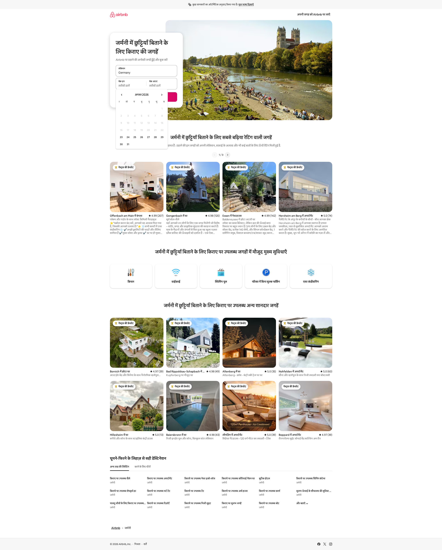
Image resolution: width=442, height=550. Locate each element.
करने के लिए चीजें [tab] (143, 466)
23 (121, 137)
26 (141, 137)
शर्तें (145, 544)
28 (155, 137)
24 (128, 137)
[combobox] (146, 73)
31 (128, 144)
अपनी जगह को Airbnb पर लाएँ (313, 14)
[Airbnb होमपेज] (119, 14)
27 (148, 137)
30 (121, 144)
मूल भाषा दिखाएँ (246, 4)
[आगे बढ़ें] (227, 155)
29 (162, 137)
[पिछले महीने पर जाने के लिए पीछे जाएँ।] (122, 95)
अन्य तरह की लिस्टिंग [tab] (119, 466)
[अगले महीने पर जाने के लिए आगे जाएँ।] (162, 95)
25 (134, 137)
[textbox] (131, 86)
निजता (137, 544)
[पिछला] (214, 155)
